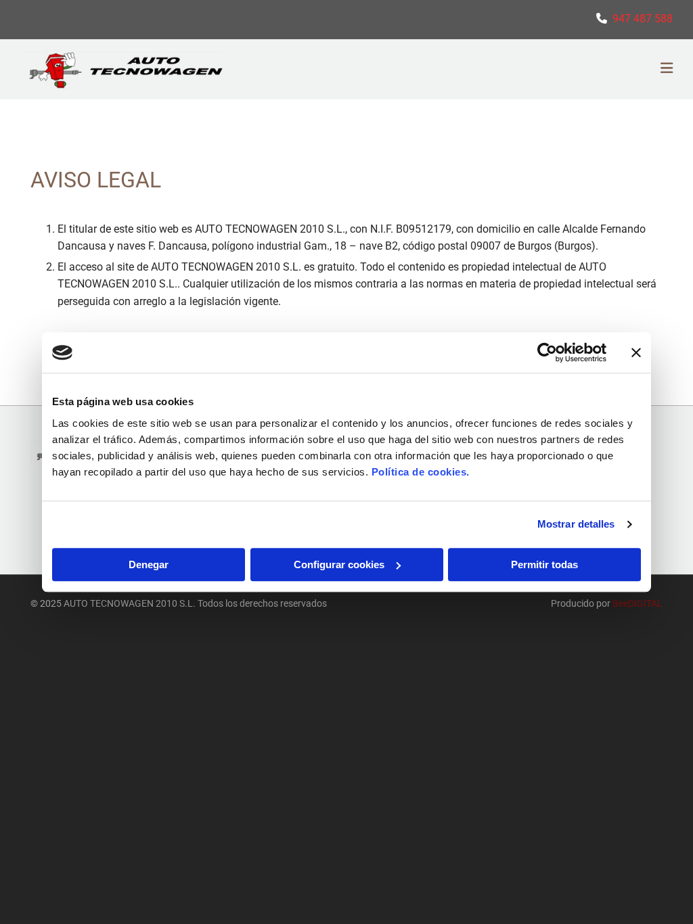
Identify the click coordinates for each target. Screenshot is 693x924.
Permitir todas (544, 564)
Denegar (149, 564)
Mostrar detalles (576, 524)
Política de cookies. (421, 472)
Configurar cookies (339, 564)
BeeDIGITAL (637, 603)
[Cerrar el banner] (636, 352)
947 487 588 (642, 18)
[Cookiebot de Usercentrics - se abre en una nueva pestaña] (547, 352)
